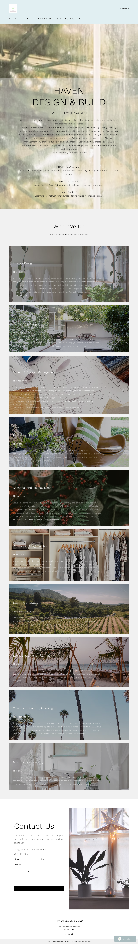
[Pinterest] (69, 934)
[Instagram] (72, 934)
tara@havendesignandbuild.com (30, 849)
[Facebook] (66, 934)
